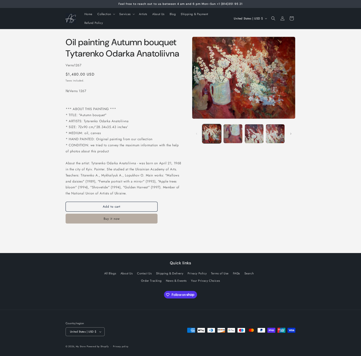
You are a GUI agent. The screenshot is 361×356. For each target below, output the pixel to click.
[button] (106, 14)
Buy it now (112, 218)
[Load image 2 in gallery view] (232, 133)
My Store (81, 346)
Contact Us (144, 273)
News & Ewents (176, 281)
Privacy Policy (197, 273)
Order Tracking (151, 281)
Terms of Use (220, 273)
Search (249, 273)
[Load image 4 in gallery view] (275, 133)
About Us (127, 273)
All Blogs (110, 273)
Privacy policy (120, 346)
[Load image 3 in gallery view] (254, 133)
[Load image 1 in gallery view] (211, 133)
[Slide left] (196, 133)
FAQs (236, 273)
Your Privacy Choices (205, 281)
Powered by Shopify (98, 346)
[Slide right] (290, 133)
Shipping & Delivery (169, 273)
